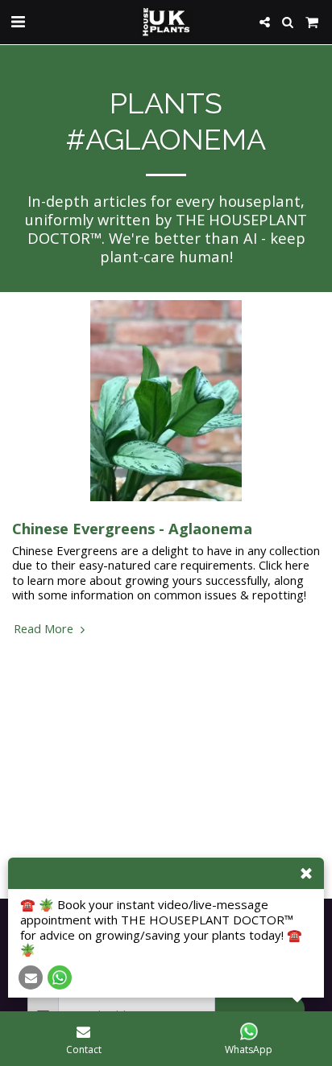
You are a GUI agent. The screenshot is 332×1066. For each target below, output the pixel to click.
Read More (45, 628)
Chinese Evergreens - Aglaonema (132, 528)
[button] (17, 21)
